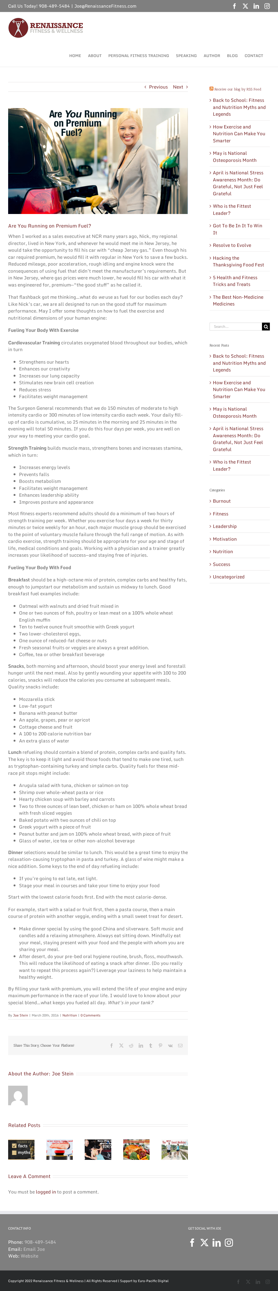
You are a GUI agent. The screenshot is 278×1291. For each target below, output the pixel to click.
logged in (46, 1191)
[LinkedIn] (217, 1243)
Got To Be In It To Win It (237, 229)
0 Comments (90, 1015)
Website (29, 1255)
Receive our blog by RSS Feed (237, 89)
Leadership (225, 526)
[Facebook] (192, 1243)
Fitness (220, 513)
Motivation (225, 539)
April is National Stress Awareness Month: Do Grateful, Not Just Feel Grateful (238, 183)
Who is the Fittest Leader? (232, 209)
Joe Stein (20, 1015)
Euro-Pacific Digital (153, 1280)
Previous (158, 86)
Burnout (222, 501)
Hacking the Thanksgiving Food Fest (238, 261)
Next (178, 86)
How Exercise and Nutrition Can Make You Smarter (239, 133)
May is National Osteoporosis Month (235, 156)
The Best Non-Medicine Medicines (238, 300)
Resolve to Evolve (232, 245)
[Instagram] (229, 1243)
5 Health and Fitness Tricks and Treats (235, 281)
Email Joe (34, 1249)
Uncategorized (229, 576)
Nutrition (69, 1015)
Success (221, 564)
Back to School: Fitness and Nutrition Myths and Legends (239, 107)
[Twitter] (204, 1243)
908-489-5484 (40, 1242)
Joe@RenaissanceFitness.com (105, 6)
